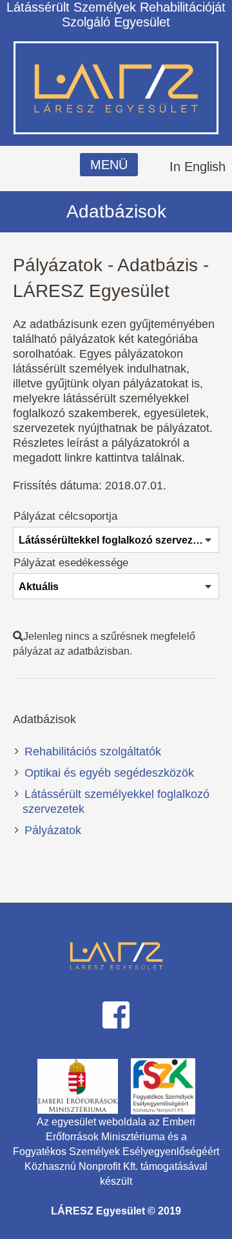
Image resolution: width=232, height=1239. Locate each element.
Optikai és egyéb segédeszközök (109, 772)
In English (197, 166)
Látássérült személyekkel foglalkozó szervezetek (116, 801)
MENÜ (109, 165)
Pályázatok (52, 830)
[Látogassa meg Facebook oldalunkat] (116, 1014)
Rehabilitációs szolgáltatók (92, 751)
